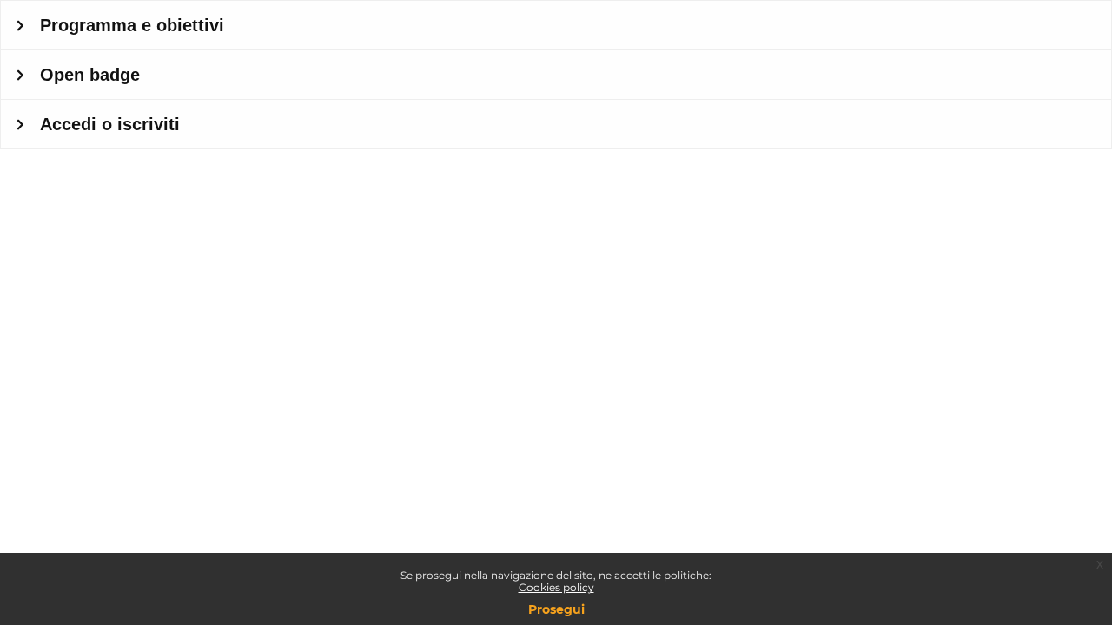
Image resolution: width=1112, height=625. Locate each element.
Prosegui (556, 609)
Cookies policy (556, 587)
